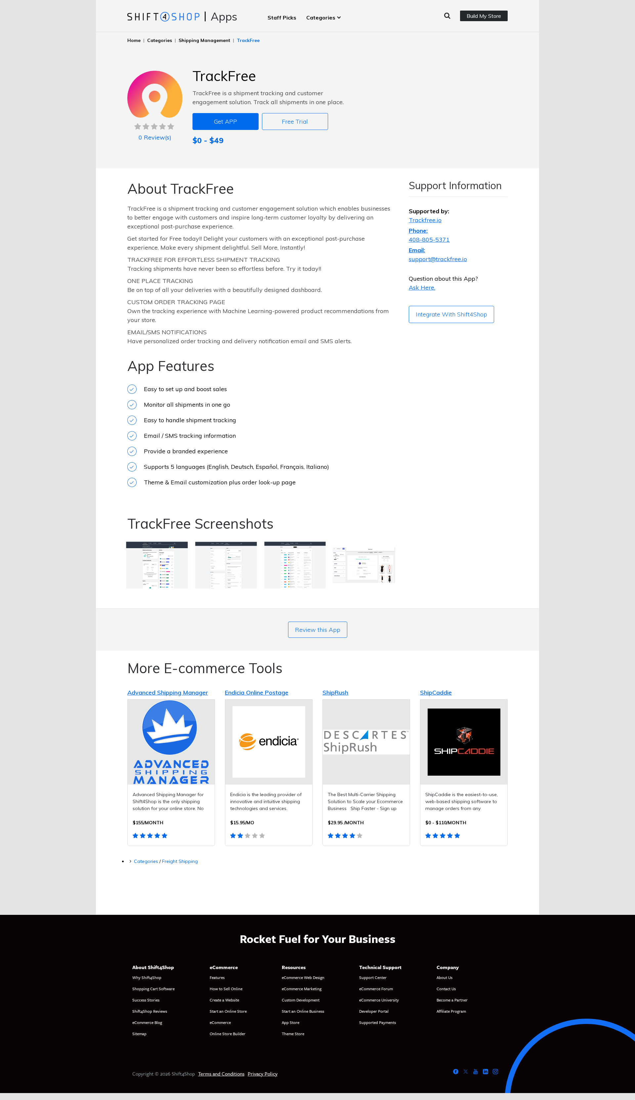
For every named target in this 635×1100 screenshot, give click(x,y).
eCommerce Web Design (303, 977)
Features (217, 977)
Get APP (225, 121)
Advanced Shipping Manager (167, 692)
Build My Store (484, 16)
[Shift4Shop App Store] (163, 16)
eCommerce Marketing (301, 989)
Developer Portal (374, 1011)
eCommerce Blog (147, 1022)
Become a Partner (452, 1000)
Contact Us (446, 989)
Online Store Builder (227, 1034)
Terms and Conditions (221, 1073)
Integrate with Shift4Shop (451, 314)
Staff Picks (282, 17)
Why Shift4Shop (146, 977)
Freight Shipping (180, 861)
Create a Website (224, 1000)
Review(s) (155, 137)
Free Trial (295, 121)
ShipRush (335, 692)
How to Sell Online (226, 989)
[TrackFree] (157, 566)
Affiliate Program (451, 1011)
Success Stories (145, 1000)
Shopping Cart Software (153, 989)
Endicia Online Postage (256, 692)
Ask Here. (422, 287)
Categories (320, 17)
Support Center (373, 977)
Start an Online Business (303, 1011)
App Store (290, 1022)
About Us (444, 977)
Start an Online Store (228, 1011)
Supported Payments (377, 1022)
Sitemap (139, 1034)
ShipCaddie (436, 692)
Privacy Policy (262, 1073)
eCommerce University (379, 1000)
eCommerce (220, 1022)
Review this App (317, 629)
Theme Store (293, 1034)
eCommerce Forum (376, 989)
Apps (224, 16)
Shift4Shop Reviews (149, 1011)
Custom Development (300, 1000)
